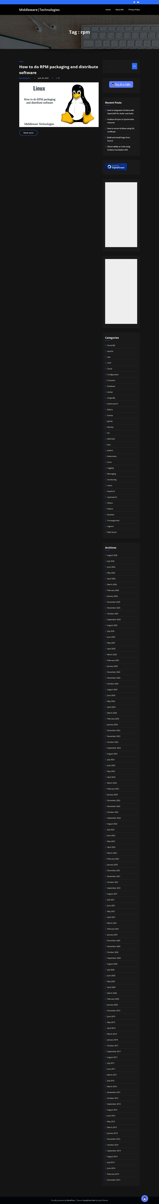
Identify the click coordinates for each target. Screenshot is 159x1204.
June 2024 (111, 695)
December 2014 (113, 1139)
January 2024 (112, 724)
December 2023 (113, 730)
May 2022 (111, 841)
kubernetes (112, 456)
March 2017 (112, 1075)
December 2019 (113, 1010)
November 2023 (113, 736)
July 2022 (110, 829)
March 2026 (112, 584)
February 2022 (113, 859)
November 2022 (113, 806)
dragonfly (111, 398)
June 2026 (111, 567)
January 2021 (112, 935)
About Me (120, 9)
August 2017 (112, 1057)
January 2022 (112, 864)
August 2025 (112, 625)
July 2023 (110, 759)
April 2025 (111, 649)
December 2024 (113, 672)
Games (110, 415)
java (109, 444)
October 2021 (112, 882)
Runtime (110, 514)
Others (110, 503)
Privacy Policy (134, 9)
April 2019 (111, 1028)
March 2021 (112, 923)
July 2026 (110, 561)
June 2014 (111, 1168)
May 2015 (111, 1121)
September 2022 (114, 818)
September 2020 (114, 958)
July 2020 (110, 970)
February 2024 (113, 719)
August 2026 (112, 555)
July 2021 (110, 900)
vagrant (110, 526)
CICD (109, 363)
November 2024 (113, 678)
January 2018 (112, 1040)
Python (110, 509)
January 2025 (112, 666)
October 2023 (112, 742)
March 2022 (112, 853)
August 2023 (112, 754)
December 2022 (113, 800)
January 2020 (112, 1005)
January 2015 (112, 1133)
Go (134, 66)
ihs (108, 433)
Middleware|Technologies (39, 9)
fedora (110, 409)
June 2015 (111, 1115)
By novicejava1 (25, 78)
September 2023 (114, 748)
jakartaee (111, 439)
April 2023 (111, 777)
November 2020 (113, 946)
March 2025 (112, 654)
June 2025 (111, 637)
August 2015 (112, 1110)
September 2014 (114, 1151)
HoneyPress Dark (89, 1200)
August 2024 (112, 689)
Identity (110, 427)
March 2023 (112, 783)
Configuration (113, 374)
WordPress (71, 1200)
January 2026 (112, 596)
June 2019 (111, 1016)
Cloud (109, 369)
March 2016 (112, 1086)
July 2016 (110, 1080)
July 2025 (110, 631)
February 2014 (113, 1174)
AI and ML (111, 345)
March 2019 (112, 1034)
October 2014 (112, 1145)
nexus (109, 485)
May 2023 (111, 771)
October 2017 (112, 1045)
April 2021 (111, 917)
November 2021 (113, 876)
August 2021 (112, 894)
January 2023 (112, 794)
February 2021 (113, 929)
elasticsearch (112, 404)
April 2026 (111, 578)
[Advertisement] (121, 214)
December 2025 (113, 602)
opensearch (112, 497)
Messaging (111, 474)
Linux (21, 61)
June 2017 (111, 1069)
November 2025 (113, 608)
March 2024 (112, 713)
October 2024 (112, 684)
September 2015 (114, 1104)
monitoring (111, 479)
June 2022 (111, 835)
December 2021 (113, 870)
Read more (28, 133)
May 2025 (111, 643)
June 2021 (111, 905)
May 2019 (111, 1022)
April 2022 (111, 847)
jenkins (110, 450)
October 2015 (112, 1098)
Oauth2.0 (111, 491)
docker (110, 392)
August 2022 (112, 824)
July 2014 (110, 1162)
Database (111, 386)
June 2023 (111, 765)
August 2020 (112, 964)
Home (108, 9)
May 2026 (111, 573)
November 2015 (113, 1092)
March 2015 (112, 1127)
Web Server (112, 532)
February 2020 (113, 999)
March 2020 (112, 993)
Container (111, 380)
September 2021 (114, 888)
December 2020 (113, 940)
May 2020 (111, 981)
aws (108, 357)
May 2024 (111, 701)
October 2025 (112, 613)
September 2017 (114, 1051)
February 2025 (113, 660)
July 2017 (110, 1063)
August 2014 (112, 1156)
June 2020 (111, 975)
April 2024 (111, 707)
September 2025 (114, 619)
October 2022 (112, 812)
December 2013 (113, 1180)
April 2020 (111, 987)
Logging (110, 468)
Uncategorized (113, 520)
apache (110, 351)
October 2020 (112, 952)
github (110, 421)
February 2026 (113, 590)
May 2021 (111, 911)
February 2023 (113, 789)
